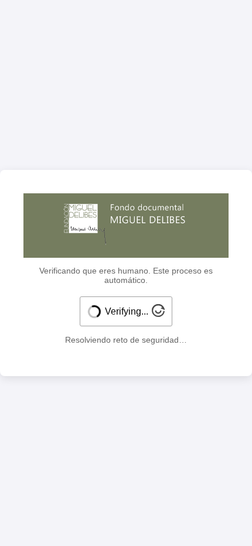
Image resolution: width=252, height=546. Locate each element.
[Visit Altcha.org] (158, 314)
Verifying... (126, 311)
